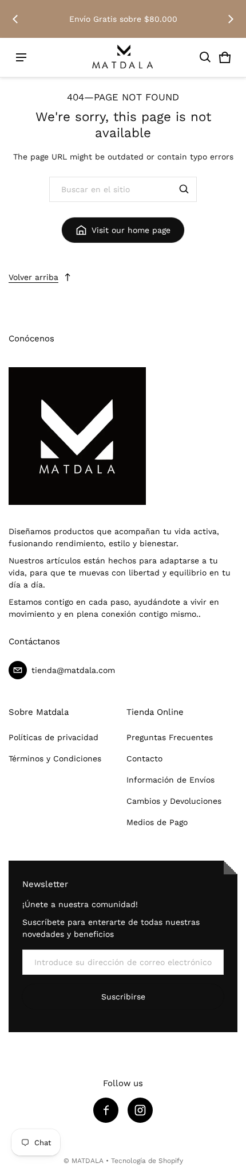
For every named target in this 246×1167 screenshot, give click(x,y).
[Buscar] (184, 189)
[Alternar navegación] (21, 57)
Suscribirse (123, 996)
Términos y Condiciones (55, 758)
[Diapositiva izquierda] (15, 19)
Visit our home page (131, 230)
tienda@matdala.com (73, 670)
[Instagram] (140, 1110)
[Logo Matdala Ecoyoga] (123, 57)
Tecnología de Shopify (147, 1161)
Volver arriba (33, 277)
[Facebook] (105, 1110)
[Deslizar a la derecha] (230, 19)
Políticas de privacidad (53, 737)
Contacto (144, 758)
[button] (205, 57)
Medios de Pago (157, 822)
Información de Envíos (170, 779)
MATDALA (88, 1161)
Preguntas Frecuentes (169, 737)
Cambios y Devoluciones (173, 801)
